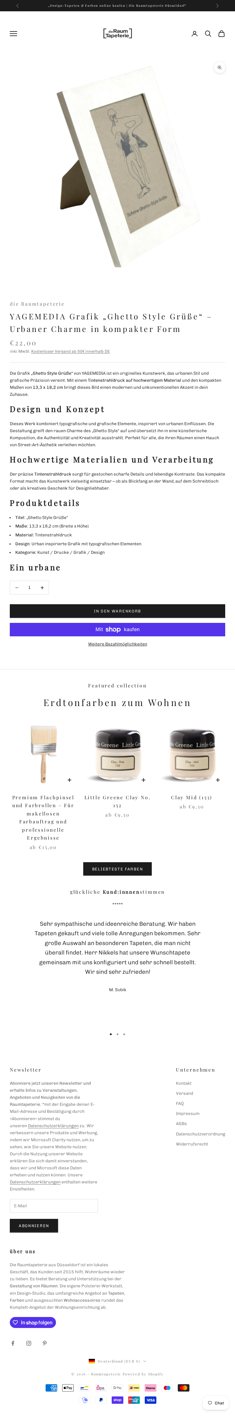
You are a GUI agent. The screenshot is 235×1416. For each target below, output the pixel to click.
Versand (184, 1093)
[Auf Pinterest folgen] (45, 1343)
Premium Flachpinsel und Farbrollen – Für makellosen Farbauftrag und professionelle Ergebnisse (43, 817)
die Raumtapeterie (37, 303)
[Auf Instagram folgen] (29, 1343)
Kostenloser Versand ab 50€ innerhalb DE (70, 351)
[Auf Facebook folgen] (13, 1343)
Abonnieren (34, 1225)
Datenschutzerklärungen (53, 1125)
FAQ (180, 1103)
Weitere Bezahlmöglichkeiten (117, 644)
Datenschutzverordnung (200, 1134)
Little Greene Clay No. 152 (117, 801)
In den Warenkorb (117, 611)
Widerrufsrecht (192, 1144)
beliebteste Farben (117, 869)
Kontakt (184, 1083)
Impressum (188, 1113)
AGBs (181, 1123)
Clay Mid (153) (191, 797)
